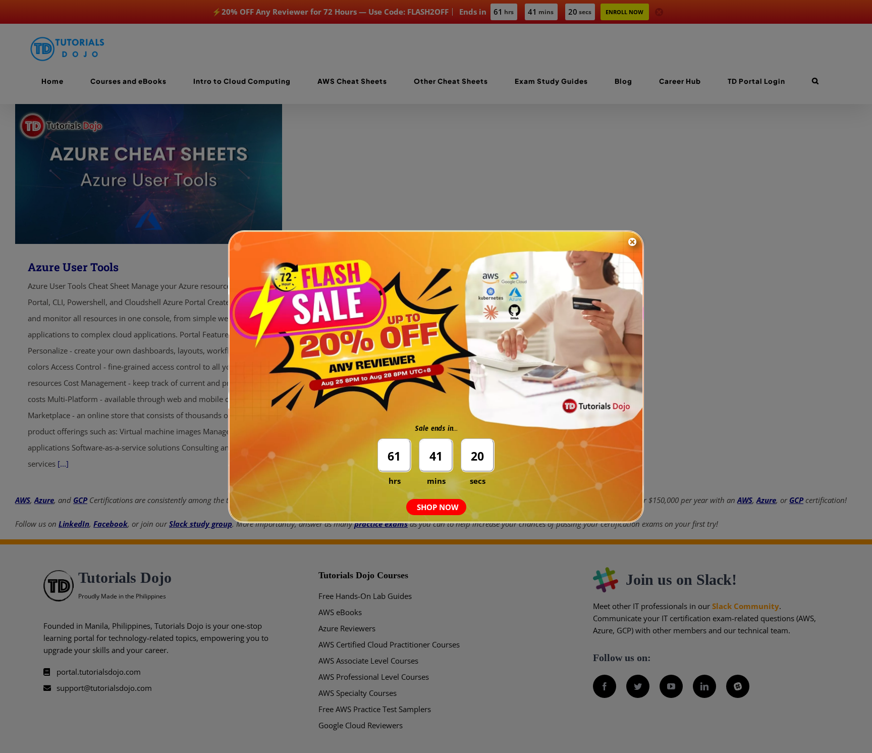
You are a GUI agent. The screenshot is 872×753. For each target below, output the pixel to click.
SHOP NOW (438, 507)
